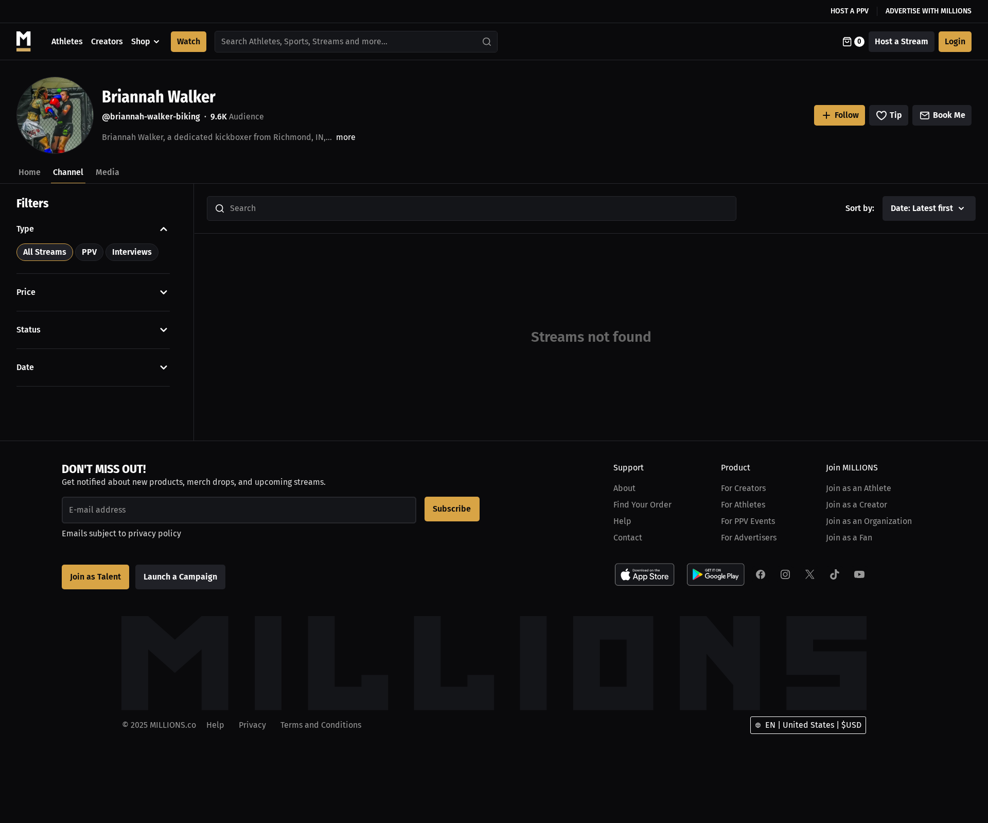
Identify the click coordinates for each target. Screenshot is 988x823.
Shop (140, 41)
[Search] (487, 41)
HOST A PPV (850, 11)
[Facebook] (760, 574)
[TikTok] (834, 574)
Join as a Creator (856, 505)
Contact (627, 537)
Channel (68, 172)
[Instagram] (785, 574)
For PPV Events (748, 521)
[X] (810, 574)
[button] (93, 229)
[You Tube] (859, 574)
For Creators (743, 488)
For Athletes (743, 505)
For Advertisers (749, 537)
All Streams (44, 252)
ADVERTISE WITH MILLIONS (929, 11)
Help (622, 521)
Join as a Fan (849, 537)
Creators (107, 41)
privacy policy (154, 533)
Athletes (67, 41)
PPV (89, 252)
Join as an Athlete (858, 488)
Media (107, 172)
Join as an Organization (869, 521)
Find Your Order (642, 505)
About (624, 488)
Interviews (132, 252)
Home (30, 172)
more (346, 137)
